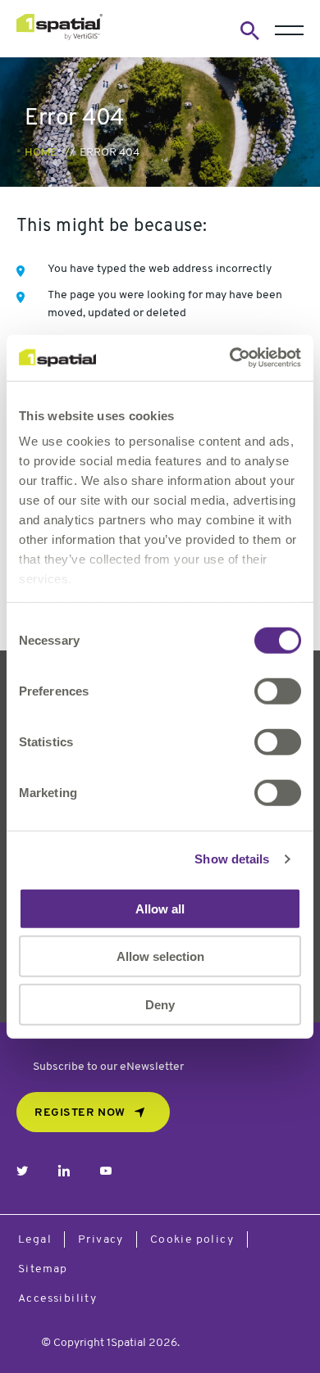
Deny (160, 1004)
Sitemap (43, 1269)
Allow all (160, 908)
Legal (35, 1240)
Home (41, 153)
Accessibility (57, 1299)
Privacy (101, 1240)
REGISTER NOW (80, 1113)
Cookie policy (192, 1240)
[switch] (277, 690)
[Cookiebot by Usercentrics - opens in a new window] (230, 358)
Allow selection (160, 956)
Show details (231, 859)
